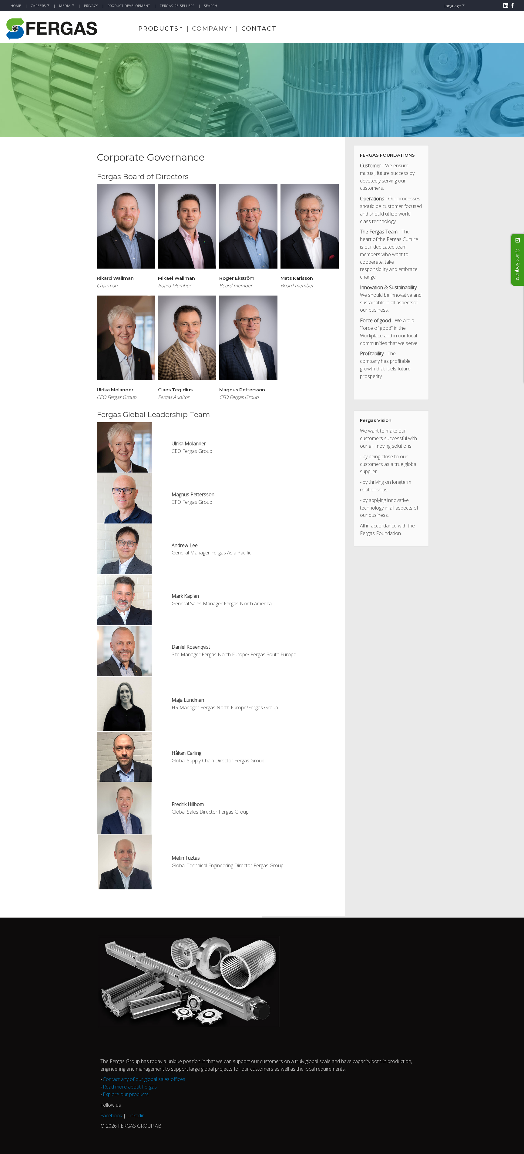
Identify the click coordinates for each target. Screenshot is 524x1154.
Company (210, 28)
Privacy (91, 5)
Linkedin (136, 1115)
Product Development (129, 5)
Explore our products (126, 1094)
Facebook (111, 1115)
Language (452, 5)
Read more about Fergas (130, 1086)
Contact (259, 28)
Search (210, 5)
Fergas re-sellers (177, 5)
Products (158, 28)
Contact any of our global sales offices (144, 1079)
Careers (38, 5)
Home (16, 5)
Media (65, 5)
